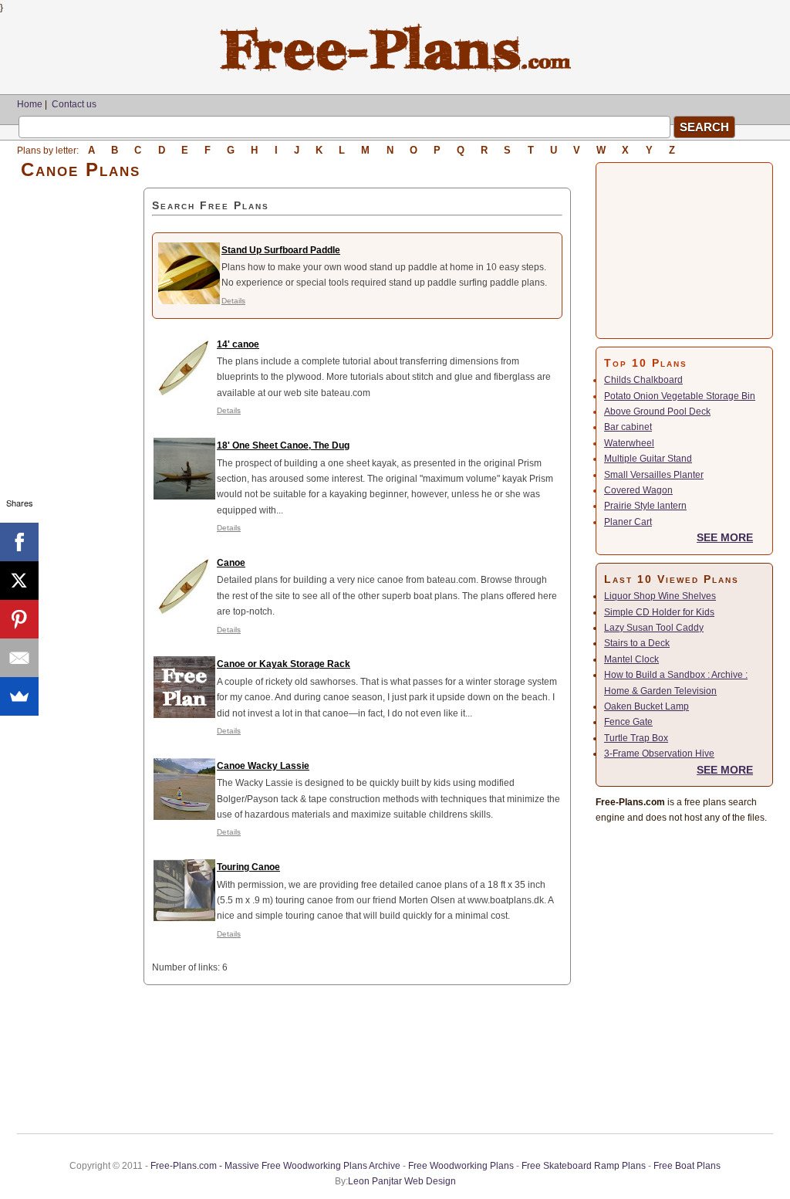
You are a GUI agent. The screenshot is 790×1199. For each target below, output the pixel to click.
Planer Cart (628, 522)
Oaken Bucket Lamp (646, 706)
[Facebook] (19, 542)
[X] (19, 580)
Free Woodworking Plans (461, 1165)
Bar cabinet (628, 427)
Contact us (74, 104)
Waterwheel (629, 443)
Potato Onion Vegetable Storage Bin (679, 396)
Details (233, 300)
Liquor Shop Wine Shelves (660, 596)
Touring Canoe (248, 867)
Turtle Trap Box (636, 738)
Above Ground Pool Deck (657, 411)
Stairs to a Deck (637, 643)
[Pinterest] (19, 619)
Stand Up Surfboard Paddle (280, 250)
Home (29, 104)
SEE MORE (725, 537)
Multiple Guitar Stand (648, 458)
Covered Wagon (638, 490)
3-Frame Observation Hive (659, 753)
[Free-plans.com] (395, 69)
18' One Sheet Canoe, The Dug (283, 445)
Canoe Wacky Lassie (263, 765)
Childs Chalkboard (643, 379)
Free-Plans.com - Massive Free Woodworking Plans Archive (275, 1165)
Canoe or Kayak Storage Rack (283, 664)
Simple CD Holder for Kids (659, 612)
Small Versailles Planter (654, 474)
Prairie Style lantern (645, 505)
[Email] (19, 657)
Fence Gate (628, 721)
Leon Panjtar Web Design (402, 1181)
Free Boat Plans (687, 1165)
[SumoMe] (19, 696)
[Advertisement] (80, 419)
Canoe (231, 562)
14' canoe (238, 344)
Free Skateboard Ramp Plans (584, 1165)
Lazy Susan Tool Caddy (654, 627)
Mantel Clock (631, 659)
